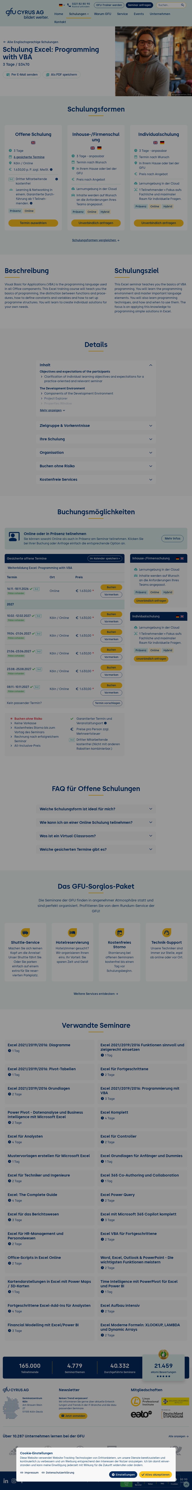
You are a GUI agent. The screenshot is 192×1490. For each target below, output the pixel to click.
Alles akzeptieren (157, 1474)
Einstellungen (125, 1474)
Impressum (32, 1472)
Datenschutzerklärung (60, 1472)
